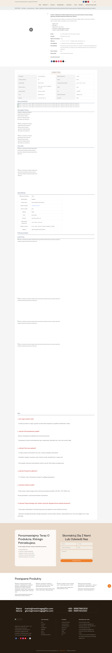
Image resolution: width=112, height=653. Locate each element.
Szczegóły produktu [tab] (56, 72)
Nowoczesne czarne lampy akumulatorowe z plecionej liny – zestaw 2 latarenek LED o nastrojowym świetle (86, 589)
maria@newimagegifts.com (39, 608)
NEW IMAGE (17, 8)
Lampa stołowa (30, 8)
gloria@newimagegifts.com (39, 610)
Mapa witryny (62, 650)
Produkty (24, 8)
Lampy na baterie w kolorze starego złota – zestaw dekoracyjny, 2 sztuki (65, 588)
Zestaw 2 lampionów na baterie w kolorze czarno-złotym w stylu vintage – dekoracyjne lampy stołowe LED (45, 589)
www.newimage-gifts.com (52, 650)
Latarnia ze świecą (35, 205)
